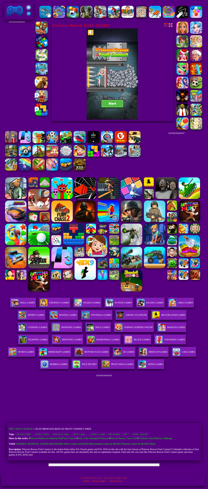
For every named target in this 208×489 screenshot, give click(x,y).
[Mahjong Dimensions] (66, 156)
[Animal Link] (141, 17)
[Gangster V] (41, 87)
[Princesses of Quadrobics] (182, 46)
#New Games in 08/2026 (76, 443)
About (86, 481)
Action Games (123, 302)
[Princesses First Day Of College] (196, 46)
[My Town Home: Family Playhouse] (80, 156)
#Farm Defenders (51, 443)
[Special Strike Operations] (134, 142)
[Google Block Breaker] (25, 169)
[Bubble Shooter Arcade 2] (196, 17)
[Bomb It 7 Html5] (52, 156)
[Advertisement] (17, 69)
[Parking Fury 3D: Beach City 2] (66, 169)
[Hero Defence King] (41, 60)
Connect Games (97, 434)
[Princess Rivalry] (182, 74)
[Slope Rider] (41, 74)
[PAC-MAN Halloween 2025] (93, 142)
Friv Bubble (114, 434)
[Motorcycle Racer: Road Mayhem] (11, 156)
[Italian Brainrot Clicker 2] (45, 17)
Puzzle (28, 428)
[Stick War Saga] (107, 156)
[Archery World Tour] (107, 142)
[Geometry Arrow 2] (182, 17)
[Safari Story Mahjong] (52, 169)
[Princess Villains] (182, 33)
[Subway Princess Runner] (196, 60)
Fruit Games (79, 434)
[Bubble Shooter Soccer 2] (73, 17)
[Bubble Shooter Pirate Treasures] (182, 128)
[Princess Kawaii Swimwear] (196, 33)
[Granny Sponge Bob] (182, 115)
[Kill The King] (11, 142)
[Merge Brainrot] (11, 169)
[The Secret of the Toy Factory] (182, 101)
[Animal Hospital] (41, 101)
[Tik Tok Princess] (182, 87)
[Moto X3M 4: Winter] (100, 17)
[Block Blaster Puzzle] (93, 156)
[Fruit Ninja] (38, 169)
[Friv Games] (28, 9)
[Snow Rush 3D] (155, 17)
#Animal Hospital (28, 443)
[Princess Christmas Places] (182, 60)
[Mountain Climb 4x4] (66, 142)
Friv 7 (126, 434)
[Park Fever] (196, 101)
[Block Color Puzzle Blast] (59, 17)
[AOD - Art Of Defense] (80, 169)
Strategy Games (59, 302)
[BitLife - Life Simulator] (121, 142)
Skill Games (27, 302)
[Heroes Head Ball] (52, 142)
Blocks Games (24, 434)
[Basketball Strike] (41, 33)
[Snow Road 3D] (121, 156)
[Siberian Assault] (86, 17)
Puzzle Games (91, 302)
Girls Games (185, 302)
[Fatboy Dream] (128, 17)
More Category (140, 434)
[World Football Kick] (196, 87)
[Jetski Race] (80, 142)
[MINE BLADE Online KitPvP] (196, 115)
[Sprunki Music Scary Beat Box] (38, 142)
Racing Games (155, 302)
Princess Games (61, 434)
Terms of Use (116, 481)
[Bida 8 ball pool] (25, 156)
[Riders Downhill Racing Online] (114, 17)
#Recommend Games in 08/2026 (105, 443)
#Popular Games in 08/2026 (134, 443)
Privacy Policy (99, 481)
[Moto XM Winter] (134, 156)
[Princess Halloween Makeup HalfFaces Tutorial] (196, 74)
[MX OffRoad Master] (38, 156)
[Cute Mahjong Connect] (196, 128)
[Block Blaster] (41, 115)
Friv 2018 (15, 428)
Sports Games (36, 315)
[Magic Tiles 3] (25, 142)
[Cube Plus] (41, 46)
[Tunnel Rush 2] (169, 17)
